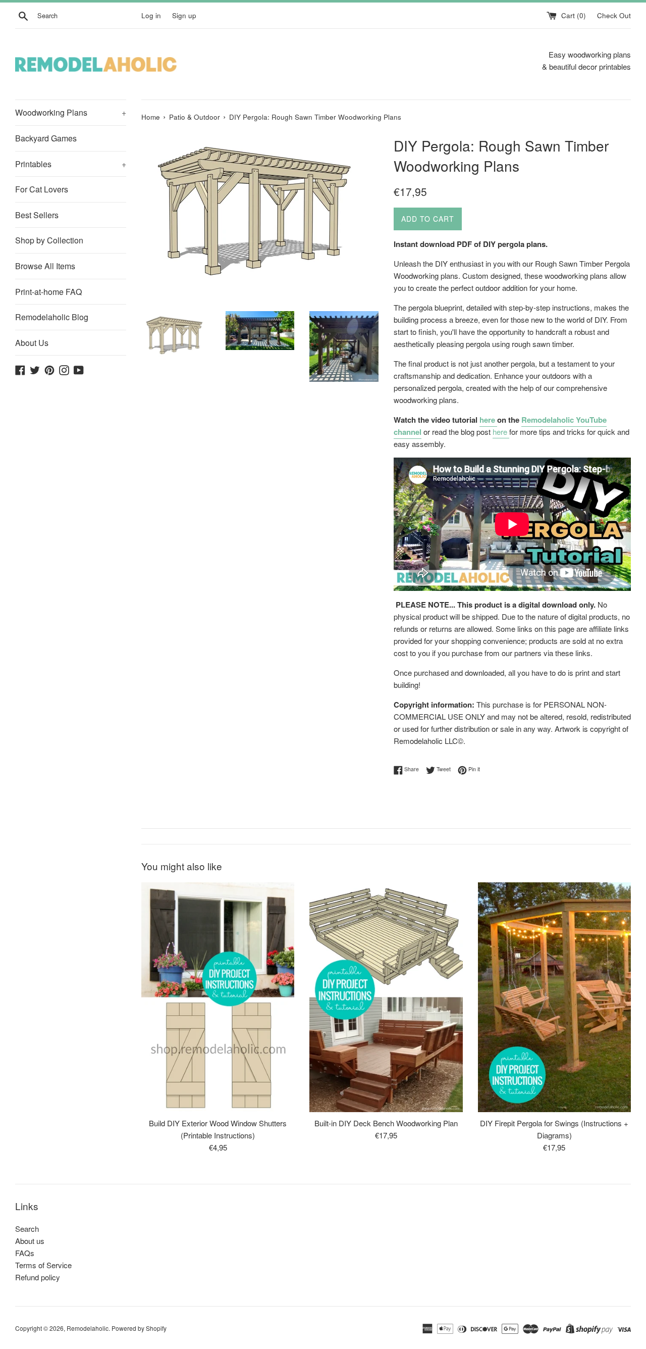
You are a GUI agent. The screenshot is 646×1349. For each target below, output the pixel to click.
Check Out (614, 15)
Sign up (184, 15)
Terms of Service (43, 1265)
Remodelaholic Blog (51, 317)
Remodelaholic (88, 1328)
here (487, 419)
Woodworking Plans (70, 112)
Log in (151, 15)
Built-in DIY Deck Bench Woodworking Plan (386, 1123)
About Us (31, 342)
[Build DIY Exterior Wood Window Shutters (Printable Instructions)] (217, 997)
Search (27, 1228)
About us (29, 1240)
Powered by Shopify (139, 1328)
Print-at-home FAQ (48, 291)
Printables (70, 164)
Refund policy (37, 1277)
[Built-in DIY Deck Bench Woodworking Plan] (385, 997)
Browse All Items (45, 266)
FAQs (24, 1252)
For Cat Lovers (41, 189)
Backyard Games (46, 138)
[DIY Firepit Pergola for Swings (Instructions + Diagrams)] (554, 997)
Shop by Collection (49, 240)
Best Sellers (37, 215)
